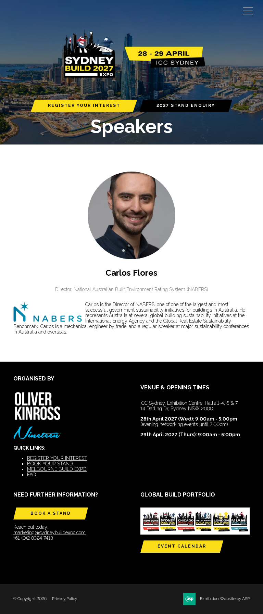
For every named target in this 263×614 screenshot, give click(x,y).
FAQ (31, 474)
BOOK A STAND (50, 513)
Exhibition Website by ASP (225, 598)
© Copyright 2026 (30, 598)
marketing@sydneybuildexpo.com (49, 532)
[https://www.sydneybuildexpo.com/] (131, 77)
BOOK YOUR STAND (50, 463)
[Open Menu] (248, 10)
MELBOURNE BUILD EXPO (57, 469)
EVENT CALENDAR (182, 546)
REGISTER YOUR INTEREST (84, 105)
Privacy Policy (64, 598)
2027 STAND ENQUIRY (185, 105)
